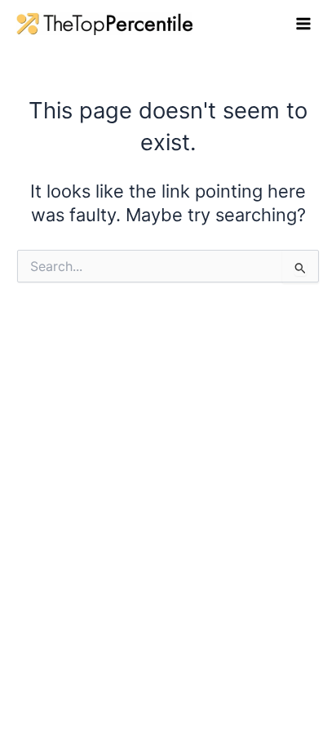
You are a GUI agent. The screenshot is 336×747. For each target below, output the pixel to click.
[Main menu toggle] (303, 23)
